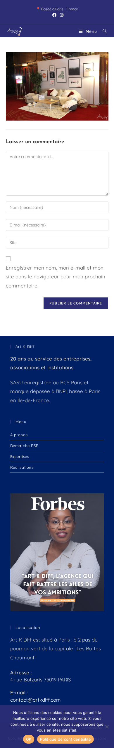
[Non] (107, 727)
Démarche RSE (24, 445)
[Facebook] (54, 15)
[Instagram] (60, 15)
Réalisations (22, 467)
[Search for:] (102, 31)
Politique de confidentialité (65, 739)
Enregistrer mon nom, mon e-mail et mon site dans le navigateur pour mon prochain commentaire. (55, 277)
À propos (19, 434)
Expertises (19, 456)
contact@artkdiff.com (35, 700)
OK (29, 739)
